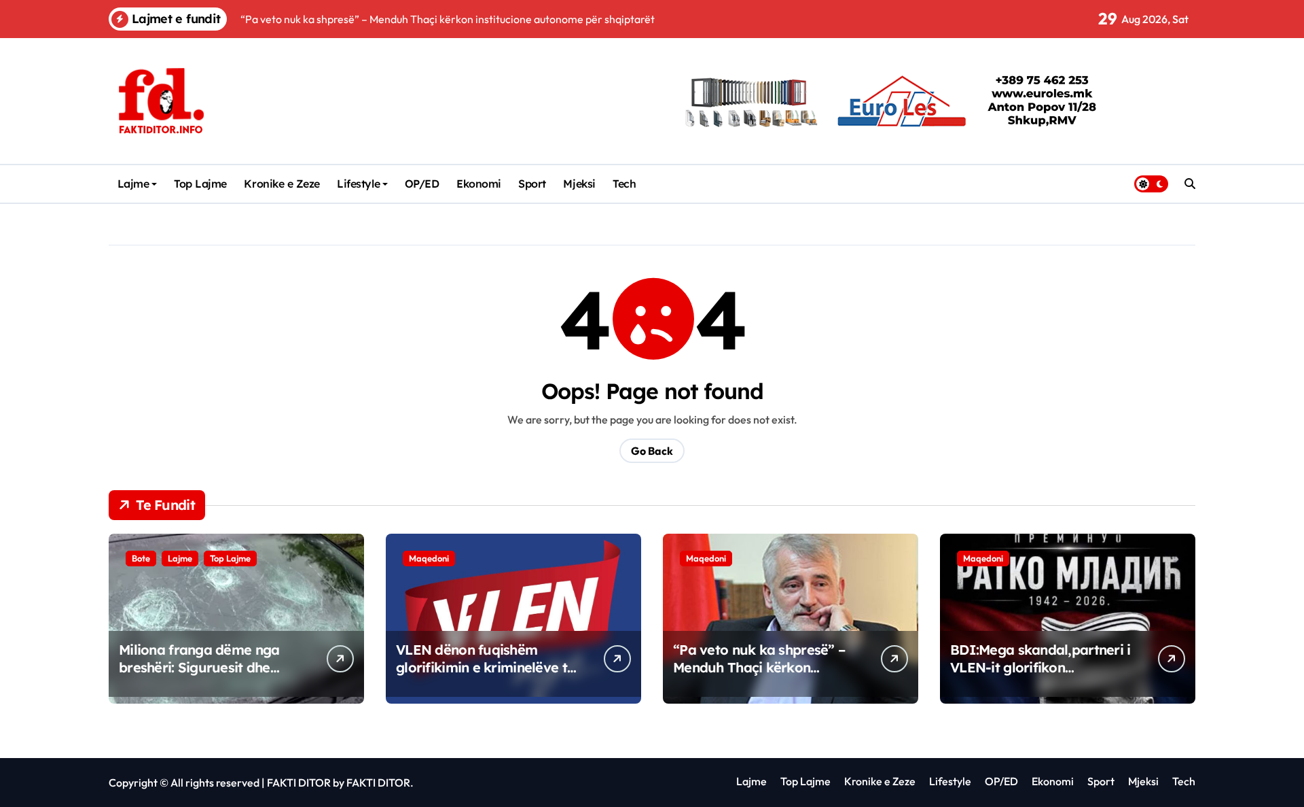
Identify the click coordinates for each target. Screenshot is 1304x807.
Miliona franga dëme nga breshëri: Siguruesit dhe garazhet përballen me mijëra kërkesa (199, 676)
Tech (624, 183)
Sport (532, 183)
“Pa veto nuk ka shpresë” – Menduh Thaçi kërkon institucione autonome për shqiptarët (759, 676)
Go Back (652, 451)
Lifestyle (358, 183)
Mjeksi (579, 183)
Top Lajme (200, 183)
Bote (141, 558)
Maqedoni (429, 558)
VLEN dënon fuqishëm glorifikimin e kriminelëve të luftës (485, 667)
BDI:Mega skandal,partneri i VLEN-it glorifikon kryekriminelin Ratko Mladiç (1040, 667)
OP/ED (422, 183)
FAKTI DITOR (299, 782)
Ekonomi (478, 183)
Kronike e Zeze (281, 183)
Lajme (133, 183)
